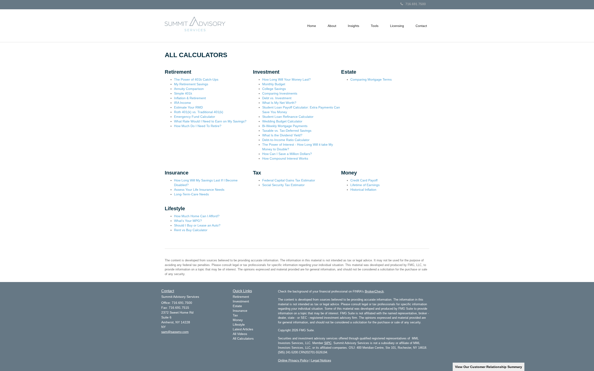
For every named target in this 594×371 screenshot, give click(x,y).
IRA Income (182, 103)
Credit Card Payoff (364, 180)
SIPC (328, 343)
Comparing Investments (279, 93)
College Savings (274, 89)
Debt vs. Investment (276, 98)
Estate (237, 306)
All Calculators (243, 338)
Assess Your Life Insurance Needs (199, 189)
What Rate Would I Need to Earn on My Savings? (210, 121)
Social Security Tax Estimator (283, 185)
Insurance (240, 310)
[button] (332, 26)
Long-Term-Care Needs (191, 194)
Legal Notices (321, 360)
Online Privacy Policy (293, 360)
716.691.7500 (415, 4)
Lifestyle (239, 324)
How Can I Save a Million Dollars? (287, 154)
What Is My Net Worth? (279, 103)
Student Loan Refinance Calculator (287, 116)
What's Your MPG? (188, 221)
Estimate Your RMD (188, 107)
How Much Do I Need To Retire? (197, 126)
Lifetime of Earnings (365, 185)
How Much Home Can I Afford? (197, 216)
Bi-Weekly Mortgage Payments (284, 126)
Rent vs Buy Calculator (190, 230)
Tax (235, 315)
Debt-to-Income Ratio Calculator (286, 140)
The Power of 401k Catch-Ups (196, 79)
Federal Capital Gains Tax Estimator (288, 180)
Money (238, 320)
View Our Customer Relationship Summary (488, 367)
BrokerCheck (374, 291)
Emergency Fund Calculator (194, 116)
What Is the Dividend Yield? (282, 135)
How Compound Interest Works (285, 158)
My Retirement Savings (191, 84)
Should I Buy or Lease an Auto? (197, 225)
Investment (241, 301)
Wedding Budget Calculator (282, 121)
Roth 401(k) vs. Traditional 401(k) (198, 112)
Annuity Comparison (189, 89)
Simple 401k (183, 93)
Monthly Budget (273, 84)
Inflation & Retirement (190, 98)
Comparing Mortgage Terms (371, 79)
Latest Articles (243, 329)
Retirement (241, 297)
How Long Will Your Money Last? (286, 79)
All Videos (240, 334)
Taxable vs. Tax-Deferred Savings (286, 130)
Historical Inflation (363, 189)
